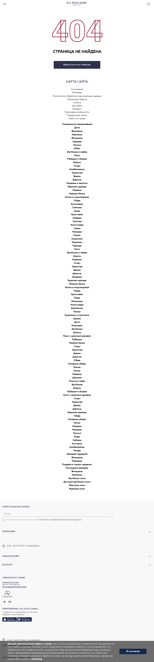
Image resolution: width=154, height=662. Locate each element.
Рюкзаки (77, 232)
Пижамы (77, 190)
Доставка (77, 106)
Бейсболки (77, 308)
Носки (77, 371)
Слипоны (77, 208)
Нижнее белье (77, 194)
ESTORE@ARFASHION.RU (14, 587)
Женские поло (77, 485)
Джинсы (77, 180)
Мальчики (77, 326)
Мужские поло (77, 489)
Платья (77, 145)
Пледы (77, 451)
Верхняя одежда (77, 187)
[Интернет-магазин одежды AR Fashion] (76, 4)
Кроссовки (77, 214)
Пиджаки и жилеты (77, 183)
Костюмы (77, 444)
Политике (37, 659)
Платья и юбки (77, 381)
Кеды (77, 211)
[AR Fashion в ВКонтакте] (10, 602)
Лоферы (77, 218)
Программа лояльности (77, 112)
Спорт (77, 166)
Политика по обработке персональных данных (77, 96)
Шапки (77, 319)
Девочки (77, 378)
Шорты (77, 162)
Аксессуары (77, 225)
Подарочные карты (77, 115)
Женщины (77, 131)
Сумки (77, 228)
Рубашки (77, 260)
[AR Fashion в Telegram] (4, 602)
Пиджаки (77, 277)
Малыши (77, 430)
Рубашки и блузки (77, 159)
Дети (77, 128)
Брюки (77, 176)
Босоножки (77, 204)
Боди (77, 437)
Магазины (77, 92)
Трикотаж (77, 173)
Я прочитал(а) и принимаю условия (44, 520)
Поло (77, 155)
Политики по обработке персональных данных (60, 520)
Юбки (77, 148)
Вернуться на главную (77, 65)
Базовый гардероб (77, 454)
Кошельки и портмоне (77, 315)
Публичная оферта (77, 99)
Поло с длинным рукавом (77, 336)
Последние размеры (77, 468)
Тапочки (77, 221)
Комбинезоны (77, 169)
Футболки (77, 329)
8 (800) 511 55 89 (10, 583)
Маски (77, 367)
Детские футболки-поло (77, 482)
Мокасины (77, 301)
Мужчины (77, 135)
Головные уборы (77, 364)
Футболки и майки (77, 152)
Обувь (77, 201)
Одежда (77, 142)
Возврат (77, 109)
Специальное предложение (77, 124)
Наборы (77, 440)
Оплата (77, 103)
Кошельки (77, 239)
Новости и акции (77, 118)
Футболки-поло (77, 478)
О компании (77, 89)
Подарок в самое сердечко (77, 464)
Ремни (77, 235)
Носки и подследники (77, 197)
